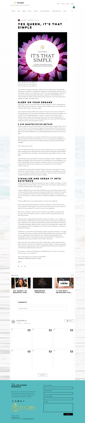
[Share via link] (25, 266)
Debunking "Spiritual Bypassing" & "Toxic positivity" (41, 291)
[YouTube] (18, 401)
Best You (36, 11)
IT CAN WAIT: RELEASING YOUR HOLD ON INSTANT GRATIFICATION (64, 291)
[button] (74, 6)
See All (72, 275)
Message (46, 401)
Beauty (29, 11)
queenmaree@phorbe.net (28, 418)
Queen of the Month (45, 11)
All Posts (13, 11)
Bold (19, 11)
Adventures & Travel (56, 11)
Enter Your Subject (48, 396)
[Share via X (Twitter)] (21, 266)
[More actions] (66, 20)
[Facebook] (24, 401)
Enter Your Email (48, 390)
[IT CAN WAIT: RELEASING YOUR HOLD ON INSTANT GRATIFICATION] (64, 283)
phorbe (20, 3)
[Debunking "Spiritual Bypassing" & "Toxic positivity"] (42, 283)
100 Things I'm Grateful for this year (20, 291)
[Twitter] (21, 401)
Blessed (24, 11)
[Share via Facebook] (18, 266)
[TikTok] (13, 401)
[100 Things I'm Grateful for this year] (21, 283)
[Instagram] (15, 401)
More (65, 11)
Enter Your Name (48, 385)
